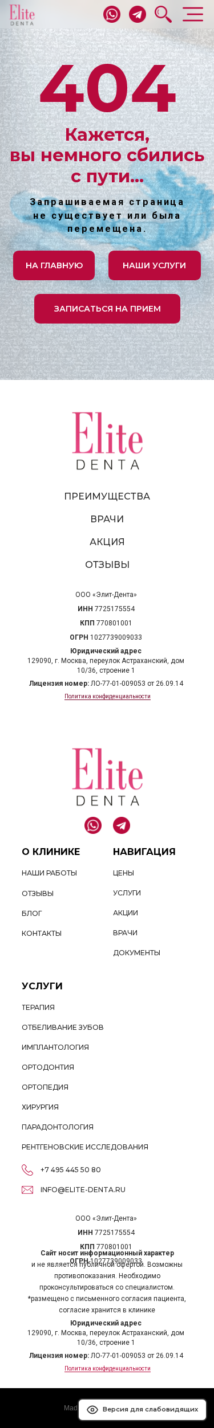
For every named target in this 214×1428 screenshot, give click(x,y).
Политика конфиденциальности (107, 696)
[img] (22, 15)
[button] (107, 309)
